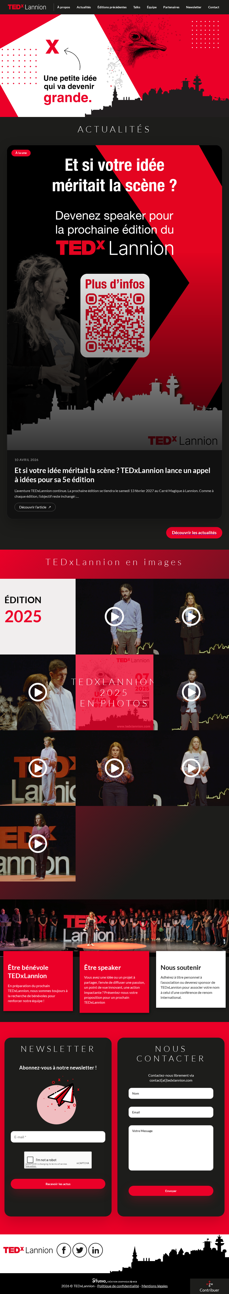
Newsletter (193, 7)
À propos (63, 7)
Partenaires (171, 7)
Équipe (152, 7)
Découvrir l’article (35, 507)
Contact (213, 7)
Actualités (84, 7)
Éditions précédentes (112, 7)
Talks (136, 7)
